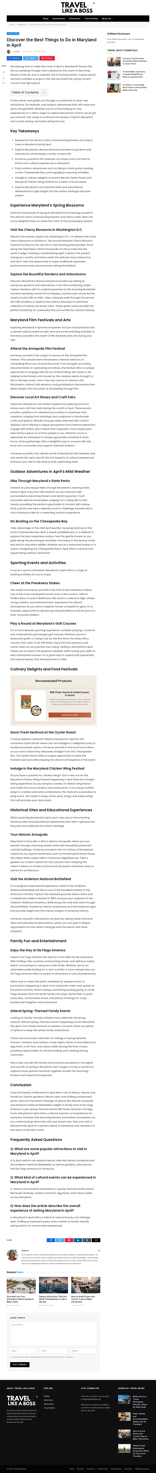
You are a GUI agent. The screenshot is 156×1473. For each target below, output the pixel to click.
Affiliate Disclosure (142, 1469)
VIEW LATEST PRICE (70, 715)
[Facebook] (3, 72)
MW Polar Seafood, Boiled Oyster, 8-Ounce (70, 694)
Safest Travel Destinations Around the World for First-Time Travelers (141, 1450)
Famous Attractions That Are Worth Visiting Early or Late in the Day (53, 1299)
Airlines (47, 1396)
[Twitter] (3, 78)
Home (46, 18)
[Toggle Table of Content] (42, 92)
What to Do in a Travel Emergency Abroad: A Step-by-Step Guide (140, 1401)
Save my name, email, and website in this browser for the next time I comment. (43, 1357)
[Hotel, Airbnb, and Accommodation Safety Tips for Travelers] (124, 1416)
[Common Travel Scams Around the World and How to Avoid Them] (114, 61)
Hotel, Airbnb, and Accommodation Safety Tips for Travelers (140, 1419)
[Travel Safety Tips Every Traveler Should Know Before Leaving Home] (114, 74)
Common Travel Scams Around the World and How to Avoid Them (135, 61)
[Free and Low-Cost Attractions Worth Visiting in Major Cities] (21, 1285)
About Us (106, 18)
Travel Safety (91, 18)
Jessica (17, 51)
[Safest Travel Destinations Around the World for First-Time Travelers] (124, 1448)
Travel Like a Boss (19, 1469)
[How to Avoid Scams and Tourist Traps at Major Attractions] (85, 1285)
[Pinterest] (3, 83)
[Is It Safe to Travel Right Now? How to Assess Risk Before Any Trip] (114, 88)
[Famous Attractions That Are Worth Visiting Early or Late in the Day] (53, 1285)
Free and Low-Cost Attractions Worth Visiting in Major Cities (20, 1299)
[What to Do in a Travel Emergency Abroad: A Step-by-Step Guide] (124, 1399)
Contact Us (91, 1469)
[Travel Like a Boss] (78, 7)
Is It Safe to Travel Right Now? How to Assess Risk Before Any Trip (135, 87)
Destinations (59, 18)
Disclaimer (128, 1469)
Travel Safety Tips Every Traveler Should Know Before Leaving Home (134, 74)
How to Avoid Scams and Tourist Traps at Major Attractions (83, 1299)
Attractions (74, 18)
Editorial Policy (116, 1469)
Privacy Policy (103, 1469)
